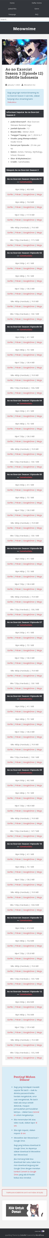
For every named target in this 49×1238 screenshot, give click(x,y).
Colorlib (23, 1235)
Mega (39, 194)
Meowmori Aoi (29, 85)
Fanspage (12, 14)
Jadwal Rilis (12, 9)
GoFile (10, 194)
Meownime (24, 28)
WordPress (40, 1235)
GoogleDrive (28, 194)
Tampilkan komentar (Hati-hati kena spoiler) (24, 1193)
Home (12, 3)
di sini (23, 1133)
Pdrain (18, 194)
